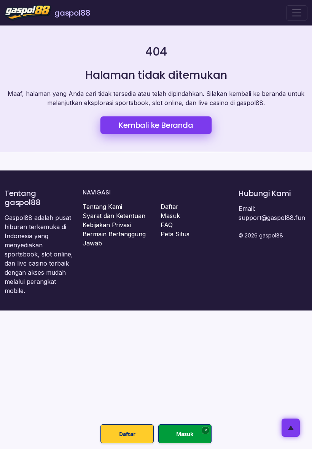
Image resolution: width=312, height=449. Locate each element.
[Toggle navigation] (296, 13)
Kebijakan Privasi (107, 225)
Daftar (169, 206)
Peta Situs (175, 234)
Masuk (170, 216)
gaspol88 (72, 13)
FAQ (167, 225)
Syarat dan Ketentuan (114, 216)
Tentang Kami (102, 206)
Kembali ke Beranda (156, 125)
